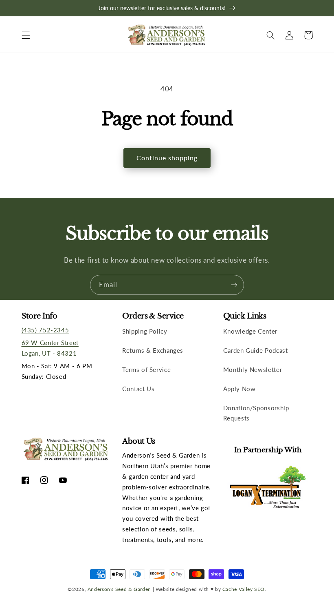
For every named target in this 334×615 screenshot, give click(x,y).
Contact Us (138, 388)
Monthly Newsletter (252, 369)
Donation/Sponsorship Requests (256, 413)
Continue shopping (167, 157)
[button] (25, 35)
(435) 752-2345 (45, 330)
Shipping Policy (144, 331)
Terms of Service (146, 369)
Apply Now (239, 388)
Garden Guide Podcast (255, 350)
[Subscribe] (234, 285)
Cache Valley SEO (243, 589)
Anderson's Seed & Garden (119, 589)
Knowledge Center (250, 331)
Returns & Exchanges (152, 350)
